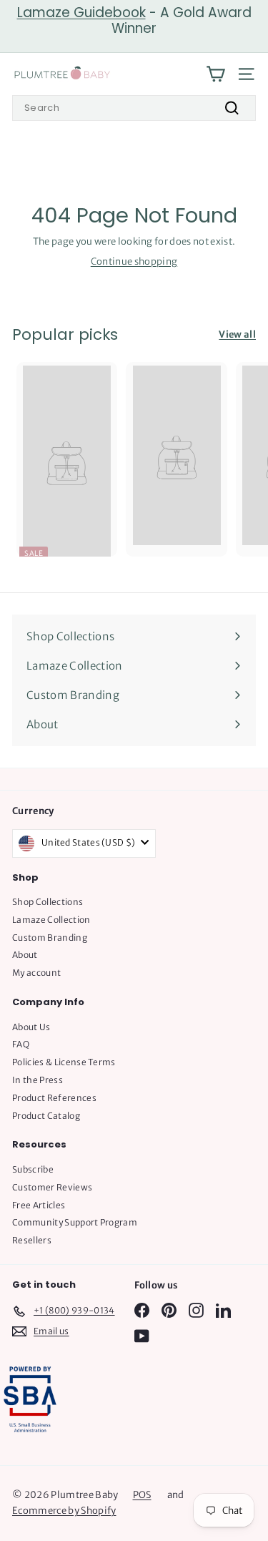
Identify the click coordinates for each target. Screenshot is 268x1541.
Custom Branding (49, 937)
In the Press (37, 1080)
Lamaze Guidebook (81, 12)
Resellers (31, 1240)
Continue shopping (134, 261)
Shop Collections (47, 901)
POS (142, 1495)
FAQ (20, 1044)
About (25, 954)
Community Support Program (74, 1222)
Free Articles (38, 1205)
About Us (31, 1027)
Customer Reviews (52, 1187)
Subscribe (33, 1169)
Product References (54, 1097)
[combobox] (134, 108)
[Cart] (215, 74)
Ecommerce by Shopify (64, 1511)
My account (36, 972)
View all (237, 334)
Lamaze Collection (51, 919)
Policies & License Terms (64, 1062)
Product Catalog (46, 1115)
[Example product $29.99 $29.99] (176, 453)
